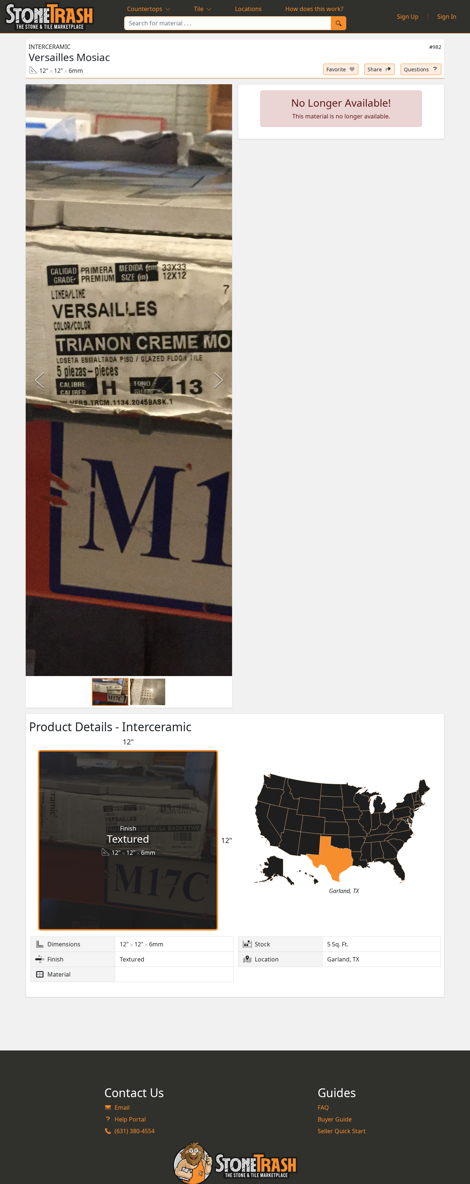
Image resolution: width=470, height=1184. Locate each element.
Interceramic (49, 47)
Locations (248, 9)
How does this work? (314, 9)
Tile (198, 9)
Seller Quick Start (342, 1131)
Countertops (144, 9)
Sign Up (408, 17)
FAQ (323, 1107)
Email (122, 1107)
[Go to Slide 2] (147, 692)
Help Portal (130, 1119)
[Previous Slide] (40, 380)
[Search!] (338, 23)
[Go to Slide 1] (110, 692)
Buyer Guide (335, 1119)
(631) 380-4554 (135, 1131)
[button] (129, 380)
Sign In (446, 17)
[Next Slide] (217, 380)
